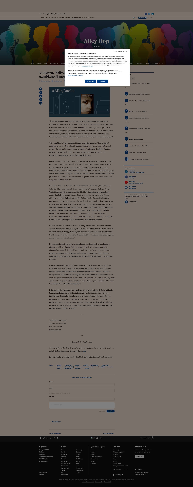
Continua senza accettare (121, 51)
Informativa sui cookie (87, 66)
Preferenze (90, 81)
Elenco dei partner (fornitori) (75, 75)
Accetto (103, 81)
